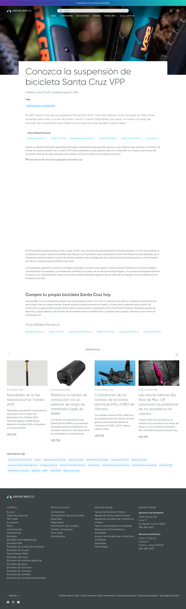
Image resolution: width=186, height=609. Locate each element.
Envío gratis (57, 532)
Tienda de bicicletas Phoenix (110, 512)
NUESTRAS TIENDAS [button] (147, 507)
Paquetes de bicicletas (120, 460)
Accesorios (12, 522)
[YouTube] (18, 602)
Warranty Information (72, 471)
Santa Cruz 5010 (58, 138)
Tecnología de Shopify (169, 595)
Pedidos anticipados (62, 529)
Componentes (14, 529)
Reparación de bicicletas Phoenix (112, 515)
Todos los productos (17, 515)
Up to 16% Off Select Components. (88, 3)
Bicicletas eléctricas (17, 557)
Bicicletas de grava (17, 564)
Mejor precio (57, 522)
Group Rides (101, 546)
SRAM (45, 471)
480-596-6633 (146, 527)
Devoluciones (58, 536)
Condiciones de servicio (148, 595)
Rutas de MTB (55, 471)
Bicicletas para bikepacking (21, 539)
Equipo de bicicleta (76, 460)
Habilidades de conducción (18, 471)
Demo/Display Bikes (17, 553)
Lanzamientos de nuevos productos (115, 465)
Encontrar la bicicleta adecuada (72, 465)
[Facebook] (8, 602)
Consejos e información (48, 465)
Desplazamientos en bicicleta (55, 460)
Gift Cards (12, 519)
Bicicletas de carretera (19, 574)
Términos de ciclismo (139, 460)
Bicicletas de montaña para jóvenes (26, 578)
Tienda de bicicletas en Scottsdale (113, 525)
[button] (53, 16)
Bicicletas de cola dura (19, 567)
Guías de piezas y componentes (41, 106)
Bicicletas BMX (14, 543)
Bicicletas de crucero (18, 550)
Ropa (10, 525)
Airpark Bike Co (67, 595)
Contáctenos (58, 512)
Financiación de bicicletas (65, 525)
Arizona (38, 460)
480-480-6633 (146, 548)
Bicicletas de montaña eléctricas (24, 560)
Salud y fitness (93, 465)
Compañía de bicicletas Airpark (20, 460)
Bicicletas (12, 536)
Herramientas (14, 532)
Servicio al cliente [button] (60, 507)
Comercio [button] (12, 507)
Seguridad (36, 471)
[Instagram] (13, 602)
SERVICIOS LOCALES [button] (103, 507)
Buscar (10, 512)
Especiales (56, 519)
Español (12, 595)
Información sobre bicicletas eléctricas (22, 465)
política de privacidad (126, 595)
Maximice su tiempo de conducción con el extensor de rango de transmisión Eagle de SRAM (69, 404)
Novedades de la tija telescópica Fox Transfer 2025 (26, 399)
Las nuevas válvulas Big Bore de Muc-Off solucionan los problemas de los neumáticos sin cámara (158, 404)
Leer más (11, 434)
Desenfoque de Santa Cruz (82, 138)
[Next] (176, 354)
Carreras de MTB (165, 465)
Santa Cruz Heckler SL (131, 138)
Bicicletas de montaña (19, 571)
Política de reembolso (106, 595)
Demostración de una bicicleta (67, 515)
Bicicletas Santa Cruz (37, 138)
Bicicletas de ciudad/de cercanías (25, 546)
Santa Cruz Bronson (108, 138)
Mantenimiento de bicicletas (97, 460)
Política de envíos (88, 595)
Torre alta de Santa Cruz (156, 138)
